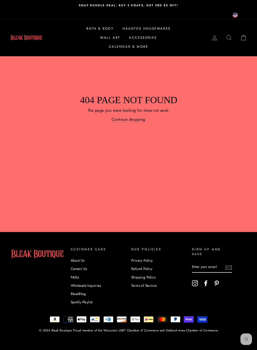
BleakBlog (78, 293)
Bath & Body (100, 28)
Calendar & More (128, 46)
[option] (128, 5)
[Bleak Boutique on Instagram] (195, 283)
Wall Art (110, 37)
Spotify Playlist (82, 302)
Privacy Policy (142, 260)
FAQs (75, 277)
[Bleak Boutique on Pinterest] (217, 283)
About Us (78, 260)
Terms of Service (144, 285)
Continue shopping (128, 119)
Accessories (143, 37)
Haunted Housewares (146, 28)
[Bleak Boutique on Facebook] (206, 283)
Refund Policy (141, 268)
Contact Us (79, 268)
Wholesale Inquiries (86, 285)
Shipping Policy (143, 277)
